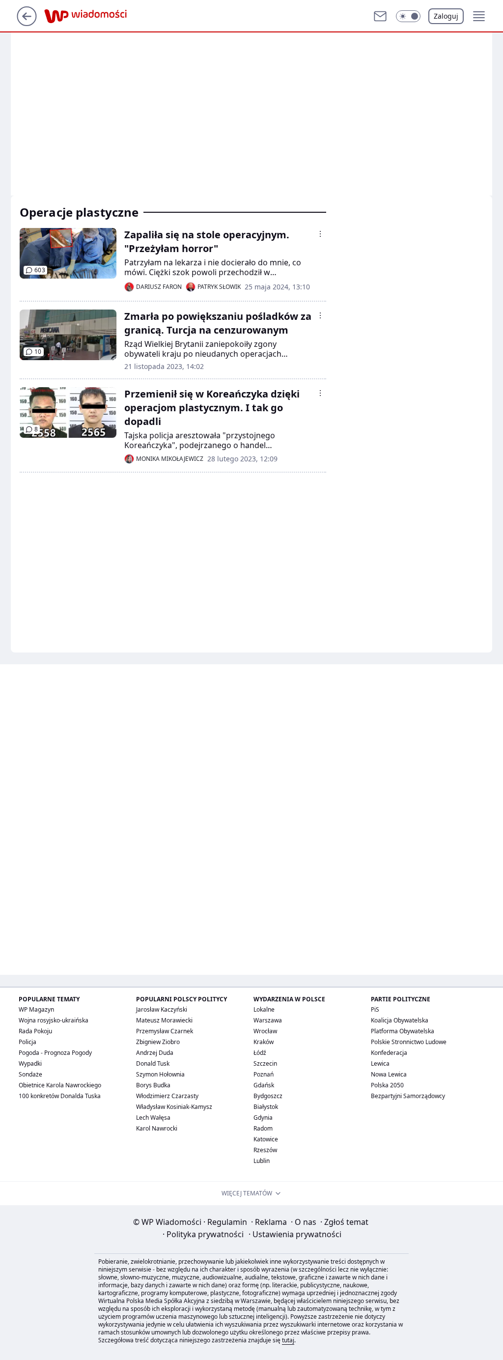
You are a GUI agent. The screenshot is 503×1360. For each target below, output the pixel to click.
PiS (375, 1009)
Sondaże (30, 1074)
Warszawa (267, 1020)
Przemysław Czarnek (164, 1031)
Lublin (261, 1161)
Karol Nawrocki (156, 1128)
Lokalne (264, 1009)
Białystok (265, 1107)
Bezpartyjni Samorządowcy (408, 1096)
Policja (27, 1042)
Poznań (263, 1074)
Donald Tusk (152, 1063)
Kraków (263, 1042)
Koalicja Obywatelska (399, 1020)
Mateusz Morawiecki (164, 1020)
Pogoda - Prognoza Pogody (55, 1052)
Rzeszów (265, 1150)
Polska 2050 (387, 1085)
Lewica (380, 1063)
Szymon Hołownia (160, 1074)
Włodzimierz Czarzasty (167, 1096)
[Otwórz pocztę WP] (380, 16)
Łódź (259, 1052)
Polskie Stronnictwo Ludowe (409, 1042)
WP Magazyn (36, 1009)
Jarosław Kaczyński (161, 1009)
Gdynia (263, 1117)
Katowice (265, 1139)
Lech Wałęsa (153, 1117)
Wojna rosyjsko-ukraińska (53, 1020)
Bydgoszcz (267, 1096)
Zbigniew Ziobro (158, 1042)
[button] (408, 16)
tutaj (288, 1340)
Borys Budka (153, 1085)
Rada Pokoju (35, 1031)
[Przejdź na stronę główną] (27, 23)
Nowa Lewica (389, 1074)
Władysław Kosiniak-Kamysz (174, 1107)
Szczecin (265, 1063)
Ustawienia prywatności (295, 1234)
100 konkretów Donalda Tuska (60, 1096)
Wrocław (265, 1031)
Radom (263, 1128)
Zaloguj (446, 16)
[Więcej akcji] (320, 234)
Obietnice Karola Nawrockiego (60, 1085)
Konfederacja (389, 1052)
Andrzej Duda (154, 1052)
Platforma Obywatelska (402, 1031)
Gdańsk (263, 1085)
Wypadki (30, 1063)
